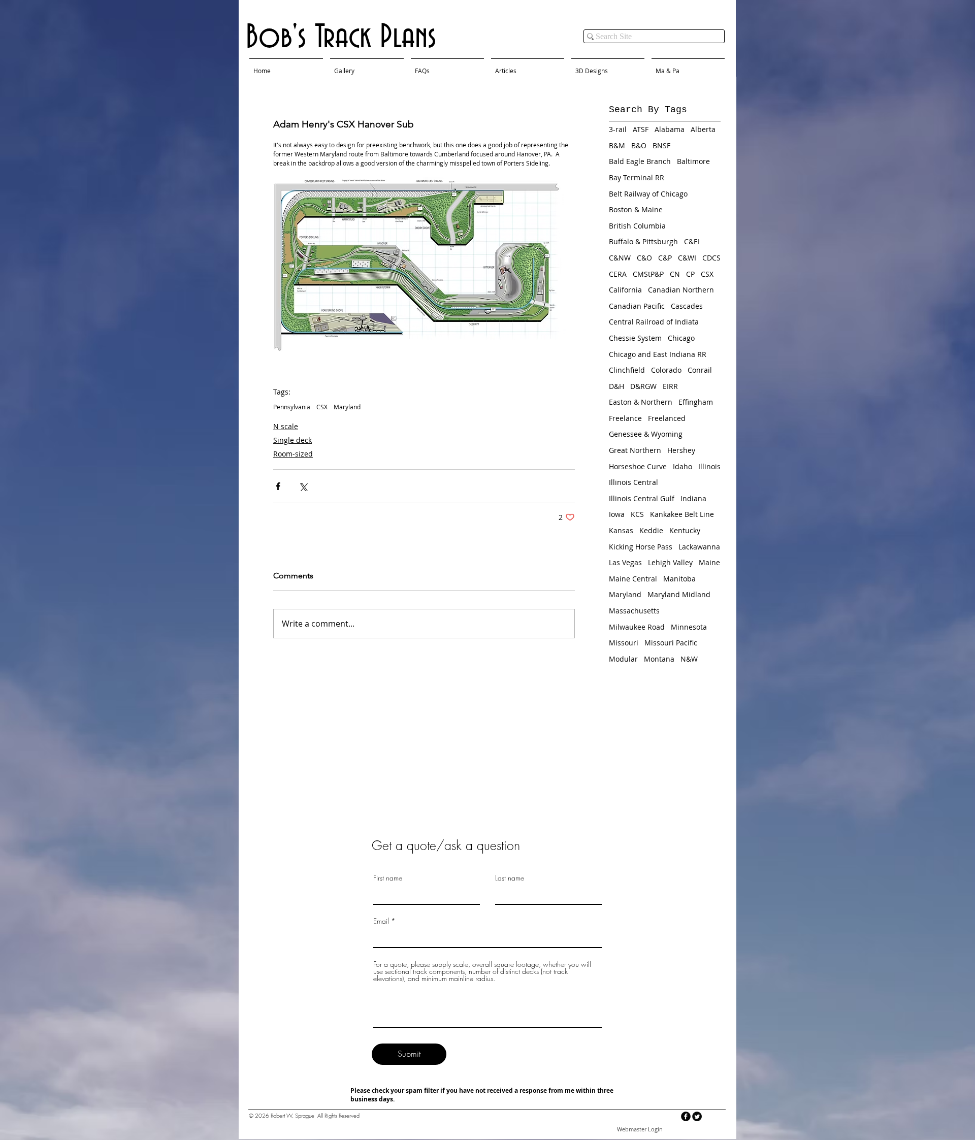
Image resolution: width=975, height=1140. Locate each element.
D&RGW (643, 386)
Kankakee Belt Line (682, 514)
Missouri (623, 642)
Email (381, 921)
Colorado (666, 370)
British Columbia (637, 226)
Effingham (695, 402)
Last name (509, 878)
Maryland (347, 407)
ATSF (640, 129)
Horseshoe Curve (638, 466)
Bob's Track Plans (341, 37)
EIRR (670, 386)
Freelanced (667, 418)
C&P (665, 258)
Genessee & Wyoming (645, 434)
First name (387, 878)
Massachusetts (634, 610)
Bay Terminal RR (636, 177)
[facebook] (686, 1116)
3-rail (618, 129)
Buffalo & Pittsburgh (643, 241)
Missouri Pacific (670, 642)
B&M (617, 145)
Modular (623, 659)
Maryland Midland (678, 594)
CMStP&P (648, 274)
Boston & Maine (636, 209)
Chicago (681, 338)
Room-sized (293, 454)
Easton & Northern (640, 402)
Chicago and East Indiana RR (657, 354)
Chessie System (635, 338)
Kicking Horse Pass (640, 546)
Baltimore (693, 161)
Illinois (709, 466)
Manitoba (679, 578)
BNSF (661, 145)
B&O (638, 145)
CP (690, 274)
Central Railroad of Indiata (654, 322)
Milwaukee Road (637, 627)
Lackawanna (699, 546)
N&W (689, 659)
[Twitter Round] (697, 1116)
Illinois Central (633, 482)
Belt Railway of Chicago (648, 194)
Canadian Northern (681, 290)
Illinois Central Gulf (641, 498)
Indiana (693, 498)
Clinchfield (627, 370)
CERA (618, 274)
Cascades (687, 306)
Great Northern (635, 450)
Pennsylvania (291, 407)
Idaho (682, 466)
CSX (322, 407)
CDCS (711, 258)
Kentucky (684, 530)
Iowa (617, 514)
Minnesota (689, 627)
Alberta (703, 129)
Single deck (292, 440)
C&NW (620, 258)
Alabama (670, 129)
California (625, 290)
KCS (637, 514)
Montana (659, 659)
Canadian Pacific (637, 306)
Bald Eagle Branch (640, 161)
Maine (709, 562)
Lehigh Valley (670, 562)
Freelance (625, 418)
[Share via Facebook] (278, 486)
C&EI (692, 241)
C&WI (687, 258)
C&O (644, 258)
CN (675, 274)
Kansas (621, 530)
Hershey (681, 450)
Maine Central (633, 578)
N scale (285, 426)
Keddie (651, 530)
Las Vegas (625, 562)
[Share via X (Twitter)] (303, 486)
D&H (616, 386)
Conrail (700, 370)
